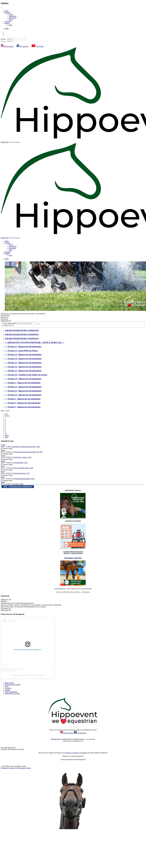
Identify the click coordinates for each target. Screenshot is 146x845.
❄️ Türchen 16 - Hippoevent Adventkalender (23, 367)
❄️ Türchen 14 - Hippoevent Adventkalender (23, 359)
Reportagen (12, 18)
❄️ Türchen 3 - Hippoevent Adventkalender (23, 399)
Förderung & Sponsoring (12, 684)
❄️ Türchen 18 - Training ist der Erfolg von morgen (26, 375)
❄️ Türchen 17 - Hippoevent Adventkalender (23, 371)
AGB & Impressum (11, 692)
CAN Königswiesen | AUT (21, 473)
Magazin (7, 12)
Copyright (8, 688)
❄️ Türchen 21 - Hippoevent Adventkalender (23, 387)
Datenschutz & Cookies (12, 693)
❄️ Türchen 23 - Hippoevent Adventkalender (23, 395)
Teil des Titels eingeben (10, 323)
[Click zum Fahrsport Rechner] (73, 548)
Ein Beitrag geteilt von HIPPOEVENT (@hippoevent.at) (28, 675)
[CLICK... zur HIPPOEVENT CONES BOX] (73, 585)
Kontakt (7, 690)
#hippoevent (55, 739)
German (10, 41)
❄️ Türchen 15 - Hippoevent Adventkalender (23, 363)
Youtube (84, 753)
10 (5, 433)
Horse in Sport (9, 683)
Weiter (7, 435)
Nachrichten (12, 16)
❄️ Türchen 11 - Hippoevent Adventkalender (23, 347)
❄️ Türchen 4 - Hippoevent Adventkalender (23, 403)
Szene (11, 20)
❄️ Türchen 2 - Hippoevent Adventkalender (23, 383)
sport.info (8, 21)
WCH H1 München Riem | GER (22, 468)
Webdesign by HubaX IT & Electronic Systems (16, 768)
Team (6, 686)
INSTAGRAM (8, 46)
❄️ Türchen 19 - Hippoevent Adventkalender (23, 379)
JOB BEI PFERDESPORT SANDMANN (22, 330)
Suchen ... (4, 39)
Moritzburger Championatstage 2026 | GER (26, 446)
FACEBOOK (24, 46)
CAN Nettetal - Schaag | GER (21, 457)
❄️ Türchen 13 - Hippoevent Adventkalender (23, 355)
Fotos (10, 25)
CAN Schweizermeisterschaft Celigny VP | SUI (27, 452)
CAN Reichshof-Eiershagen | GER (23, 479)
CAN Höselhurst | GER (19, 463)
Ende (6, 437)
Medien (7, 23)
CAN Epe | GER (17, 484)
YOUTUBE (40, 46)
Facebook (68, 753)
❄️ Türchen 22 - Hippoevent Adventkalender (23, 391)
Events (11, 14)
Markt (7, 28)
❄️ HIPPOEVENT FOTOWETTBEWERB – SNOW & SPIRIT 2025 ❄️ (34, 342)
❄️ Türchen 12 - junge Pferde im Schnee (21, 351)
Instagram (75, 753)
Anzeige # (5, 325)
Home (7, 11)
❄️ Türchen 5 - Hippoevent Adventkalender (23, 407)
